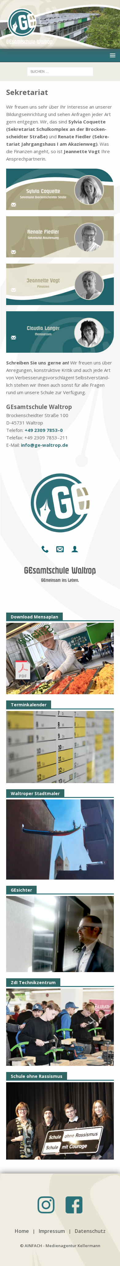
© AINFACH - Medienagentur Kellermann (60, 1245)
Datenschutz (90, 1231)
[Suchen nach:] (60, 71)
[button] (111, 55)
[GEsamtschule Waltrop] (60, 45)
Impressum (52, 1231)
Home (22, 1231)
